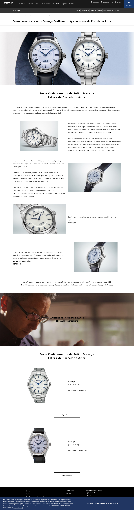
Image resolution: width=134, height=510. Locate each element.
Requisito (68, 493)
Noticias (29, 494)
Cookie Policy (18, 508)
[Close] (130, 503)
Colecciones (21, 15)
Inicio (14, 15)
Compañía (29, 491)
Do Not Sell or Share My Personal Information (102, 503)
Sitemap (89, 496)
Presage (29, 15)
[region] (67, 503)
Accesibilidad (70, 490)
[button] (94, 2)
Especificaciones (67, 415)
